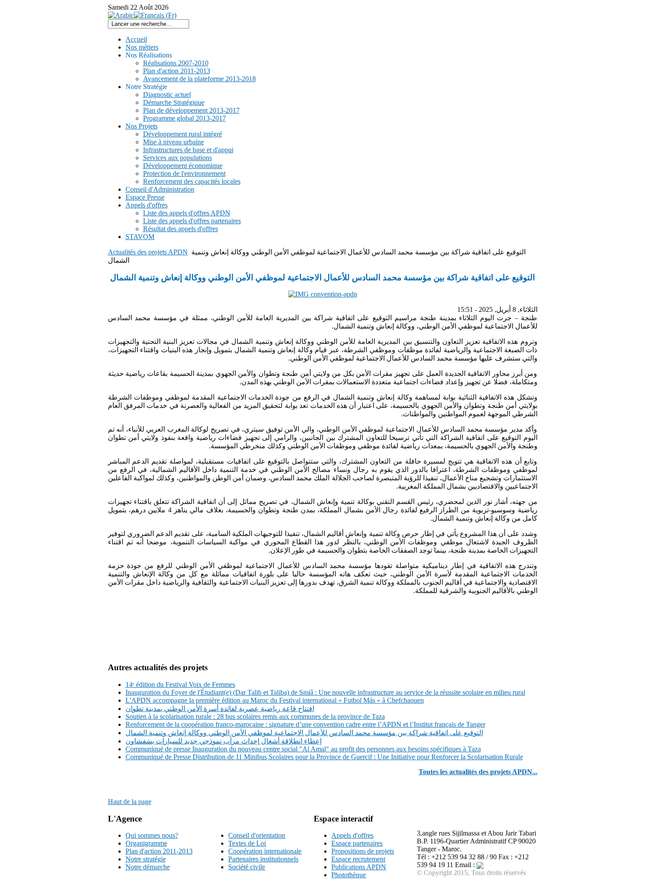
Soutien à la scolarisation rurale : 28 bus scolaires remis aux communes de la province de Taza (255, 716)
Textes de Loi (247, 843)
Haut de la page (129, 801)
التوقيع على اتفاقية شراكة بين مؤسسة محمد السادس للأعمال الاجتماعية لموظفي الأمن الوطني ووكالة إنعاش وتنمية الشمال (304, 732)
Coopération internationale (264, 851)
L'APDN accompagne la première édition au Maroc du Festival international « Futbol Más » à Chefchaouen (274, 700)
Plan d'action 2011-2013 (159, 851)
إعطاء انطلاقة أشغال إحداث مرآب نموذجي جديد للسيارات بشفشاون (223, 741)
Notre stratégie (145, 859)
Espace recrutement (358, 859)
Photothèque (348, 875)
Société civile (246, 867)
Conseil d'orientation (256, 835)
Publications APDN (358, 867)
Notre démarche (147, 867)
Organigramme (146, 843)
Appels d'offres (352, 835)
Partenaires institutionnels (263, 859)
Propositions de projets (362, 851)
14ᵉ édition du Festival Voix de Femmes (180, 684)
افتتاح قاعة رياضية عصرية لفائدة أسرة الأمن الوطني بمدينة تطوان (219, 708)
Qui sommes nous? (151, 835)
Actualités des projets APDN (148, 252)
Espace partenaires (357, 843)
